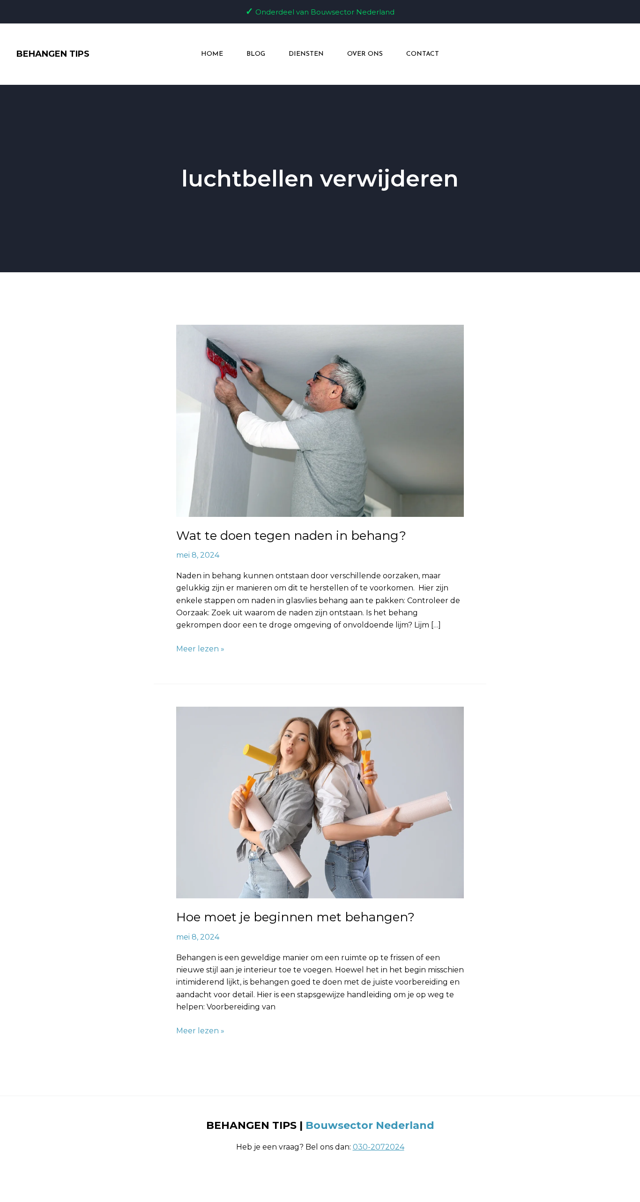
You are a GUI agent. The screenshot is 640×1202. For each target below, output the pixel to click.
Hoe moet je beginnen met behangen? (295, 917)
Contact (422, 54)
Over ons (365, 54)
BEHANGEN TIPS (52, 54)
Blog (255, 54)
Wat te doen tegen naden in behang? (291, 535)
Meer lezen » (200, 648)
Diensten (306, 54)
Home (212, 54)
